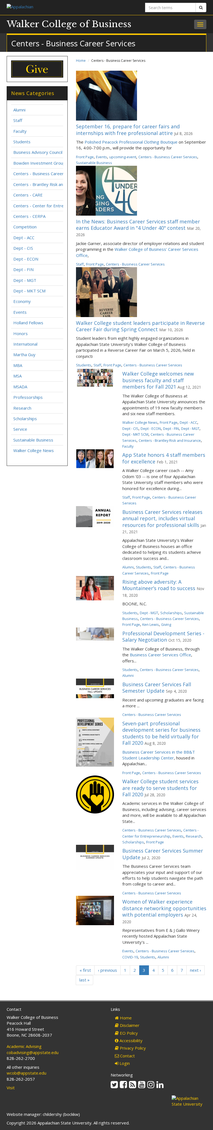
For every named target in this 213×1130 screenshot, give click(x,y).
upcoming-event (122, 156)
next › (195, 970)
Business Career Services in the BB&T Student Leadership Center (158, 755)
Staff (80, 264)
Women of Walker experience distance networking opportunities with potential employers (164, 908)
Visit (11, 1087)
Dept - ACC (188, 422)
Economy (22, 301)
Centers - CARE (28, 195)
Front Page (85, 156)
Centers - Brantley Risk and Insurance (170, 440)
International (25, 344)
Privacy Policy (132, 1048)
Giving (166, 624)
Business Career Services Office (160, 654)
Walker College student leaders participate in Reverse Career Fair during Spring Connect (140, 326)
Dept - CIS (130, 428)
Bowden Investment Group (39, 163)
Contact (127, 1055)
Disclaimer (129, 1025)
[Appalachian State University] (54, 7)
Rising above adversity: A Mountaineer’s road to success (158, 584)
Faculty (127, 446)
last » (84, 980)
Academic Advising (24, 1046)
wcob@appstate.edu (26, 1073)
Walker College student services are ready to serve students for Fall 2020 (160, 788)
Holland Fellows (28, 322)
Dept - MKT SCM (135, 434)
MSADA (20, 386)
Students (83, 365)
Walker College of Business (69, 24)
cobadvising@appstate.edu (33, 1052)
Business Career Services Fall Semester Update (156, 687)
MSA (17, 376)
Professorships (28, 397)
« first (85, 970)
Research (194, 836)
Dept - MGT (190, 428)
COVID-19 (130, 957)
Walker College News (140, 422)
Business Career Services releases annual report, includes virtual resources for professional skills (162, 518)
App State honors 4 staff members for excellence (163, 458)
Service (20, 429)
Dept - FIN (171, 428)
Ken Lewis (150, 624)
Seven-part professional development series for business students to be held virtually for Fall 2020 (161, 733)
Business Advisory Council (37, 152)
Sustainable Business (94, 162)
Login (124, 1063)
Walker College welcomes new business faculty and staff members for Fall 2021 (158, 380)
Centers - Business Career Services (167, 156)
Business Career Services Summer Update (162, 853)
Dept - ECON (151, 428)
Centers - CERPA (29, 216)
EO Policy (128, 1033)
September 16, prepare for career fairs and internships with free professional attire (128, 129)
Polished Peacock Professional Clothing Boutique (131, 142)
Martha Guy (24, 354)
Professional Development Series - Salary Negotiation (163, 636)
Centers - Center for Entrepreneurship (50, 205)
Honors (20, 333)
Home (81, 60)
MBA (17, 365)
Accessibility (130, 1040)
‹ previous (107, 970)
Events (101, 156)
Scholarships (171, 612)
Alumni (128, 567)
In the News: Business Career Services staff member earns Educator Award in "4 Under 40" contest (138, 224)
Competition (25, 226)
